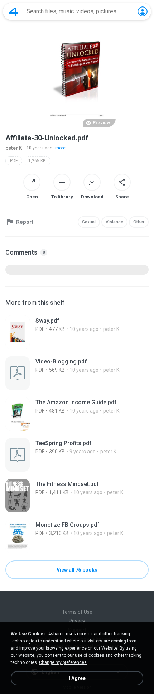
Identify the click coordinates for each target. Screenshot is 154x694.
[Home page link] (13, 11)
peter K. (14, 148)
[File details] (77, 332)
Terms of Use (77, 612)
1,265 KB (37, 160)
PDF (14, 160)
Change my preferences (63, 662)
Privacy (77, 621)
